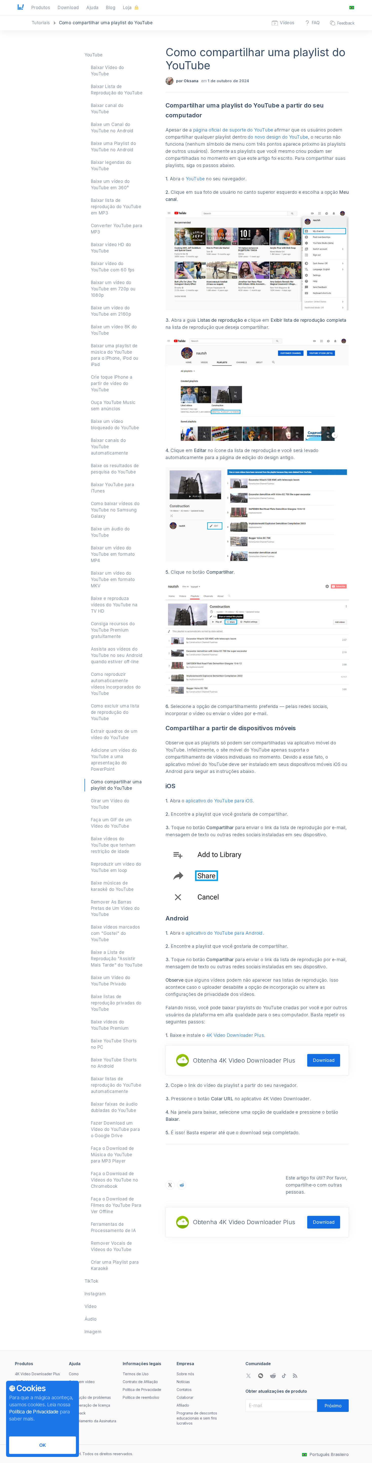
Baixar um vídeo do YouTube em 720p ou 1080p (113, 289)
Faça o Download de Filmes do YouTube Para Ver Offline (116, 1205)
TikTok (91, 1281)
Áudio (91, 1319)
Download (324, 1060)
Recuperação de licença (89, 1405)
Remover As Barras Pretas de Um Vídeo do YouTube (115, 908)
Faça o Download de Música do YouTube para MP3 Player (112, 1155)
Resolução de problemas (90, 1397)
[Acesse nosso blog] (295, 1376)
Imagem (93, 1331)
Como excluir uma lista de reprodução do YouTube (115, 712)
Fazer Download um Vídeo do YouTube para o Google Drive (115, 1129)
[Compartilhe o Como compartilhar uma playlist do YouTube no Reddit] (181, 1185)
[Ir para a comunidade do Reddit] (273, 1376)
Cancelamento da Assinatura (92, 1421)
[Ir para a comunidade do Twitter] (248, 1376)
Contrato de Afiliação (140, 1382)
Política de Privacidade (142, 1389)
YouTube (94, 54)
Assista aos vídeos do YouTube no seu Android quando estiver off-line (116, 655)
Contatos (184, 1389)
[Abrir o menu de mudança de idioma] (351, 7)
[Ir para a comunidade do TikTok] (284, 1376)
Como (74, 1374)
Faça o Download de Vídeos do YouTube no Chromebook (114, 1180)
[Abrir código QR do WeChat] (261, 1376)
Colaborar (185, 1397)
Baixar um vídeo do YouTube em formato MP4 (113, 554)
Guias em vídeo (82, 1382)
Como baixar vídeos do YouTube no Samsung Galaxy (115, 510)
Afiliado (183, 1405)
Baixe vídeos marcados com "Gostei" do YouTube (115, 933)
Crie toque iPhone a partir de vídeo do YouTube (112, 383)
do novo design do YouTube (278, 137)
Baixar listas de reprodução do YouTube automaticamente (116, 1085)
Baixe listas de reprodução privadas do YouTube (116, 1003)
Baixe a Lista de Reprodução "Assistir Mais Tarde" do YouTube (117, 958)
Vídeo (91, 1306)
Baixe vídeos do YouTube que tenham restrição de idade (113, 845)
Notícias (183, 1382)
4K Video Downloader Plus (235, 1035)
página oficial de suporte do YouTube (233, 130)
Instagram (95, 1293)
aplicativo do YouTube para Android (224, 933)
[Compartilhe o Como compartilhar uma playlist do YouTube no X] (170, 1185)
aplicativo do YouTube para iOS (219, 800)
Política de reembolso (141, 1397)
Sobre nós (185, 1374)
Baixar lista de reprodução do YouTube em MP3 (116, 207)
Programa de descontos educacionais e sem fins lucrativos (197, 1418)
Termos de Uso (136, 1374)
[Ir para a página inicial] (21, 7)
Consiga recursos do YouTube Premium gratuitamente (113, 630)
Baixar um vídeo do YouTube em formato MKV (113, 579)
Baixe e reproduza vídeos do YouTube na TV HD (114, 605)
